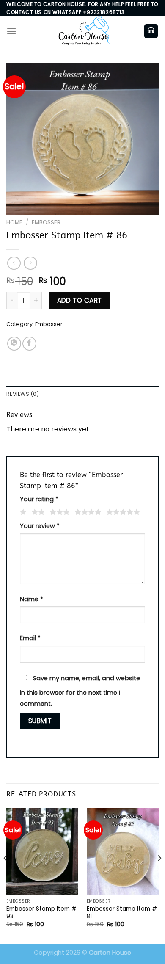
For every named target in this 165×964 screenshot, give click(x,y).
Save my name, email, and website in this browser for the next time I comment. (80, 691)
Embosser (46, 222)
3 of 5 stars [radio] (58, 512)
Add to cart (79, 300)
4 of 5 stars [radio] (87, 512)
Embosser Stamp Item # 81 (122, 912)
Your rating (39, 499)
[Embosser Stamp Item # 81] (123, 851)
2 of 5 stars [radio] (37, 512)
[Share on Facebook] (29, 344)
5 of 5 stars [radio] (122, 512)
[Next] (159, 875)
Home (14, 222)
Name (31, 599)
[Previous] (6, 875)
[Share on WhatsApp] (14, 344)
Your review (40, 526)
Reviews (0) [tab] (22, 394)
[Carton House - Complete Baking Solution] (82, 31)
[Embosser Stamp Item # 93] (42, 851)
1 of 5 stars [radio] (22, 512)
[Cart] (151, 31)
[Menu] (11, 31)
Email (30, 638)
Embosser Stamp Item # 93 (41, 912)
